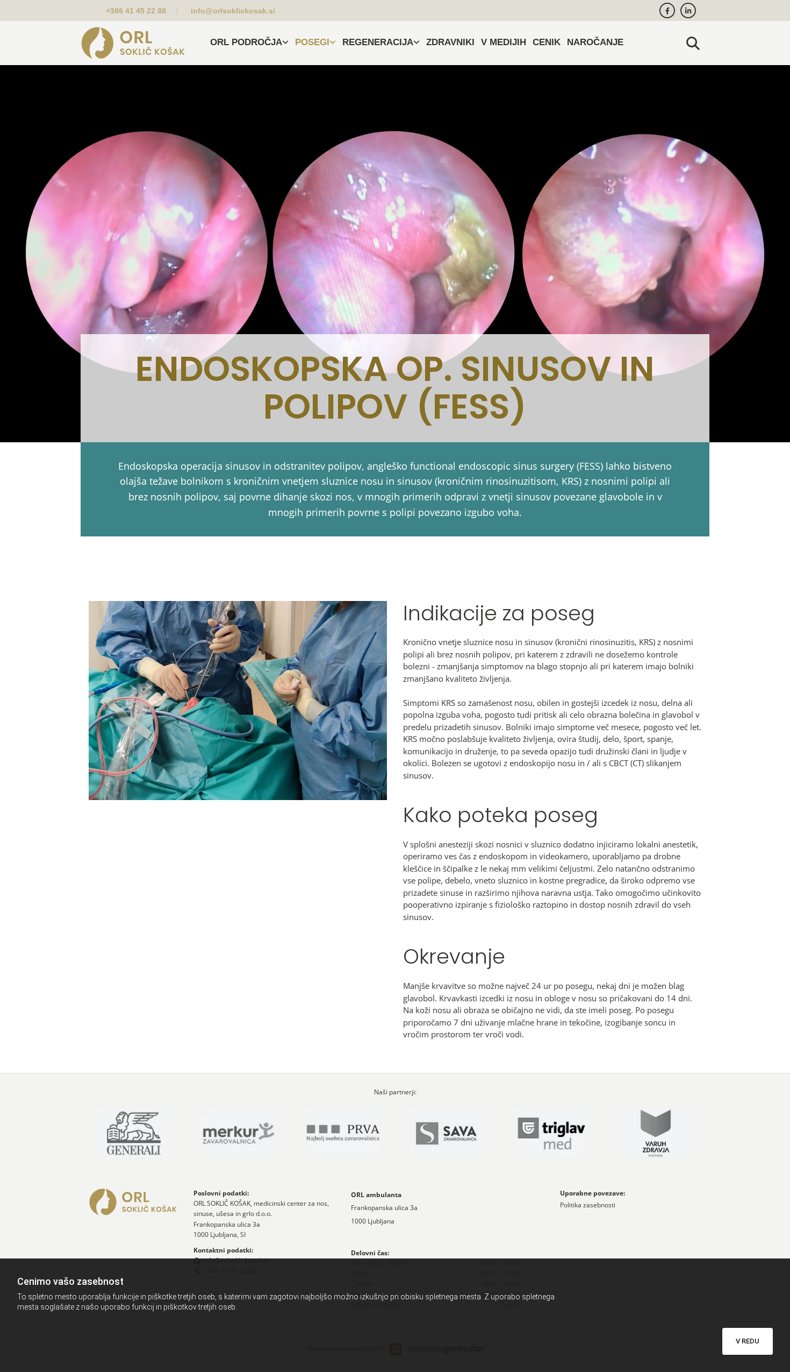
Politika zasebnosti (587, 1205)
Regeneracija (377, 42)
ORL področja (246, 42)
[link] (249, 43)
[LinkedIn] (688, 10)
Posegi (312, 42)
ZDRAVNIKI (450, 42)
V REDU (747, 1341)
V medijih (503, 42)
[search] (693, 43)
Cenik (547, 42)
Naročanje (595, 42)
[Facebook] (667, 10)
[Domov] (133, 43)
